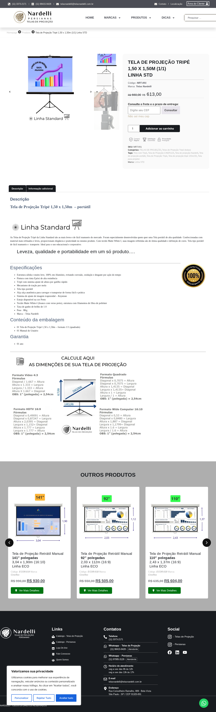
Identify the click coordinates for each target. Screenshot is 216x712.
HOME (90, 17)
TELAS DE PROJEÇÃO (150, 150)
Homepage (12, 32)
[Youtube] (185, 652)
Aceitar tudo (66, 697)
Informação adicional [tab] (41, 188)
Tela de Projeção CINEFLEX (161, 153)
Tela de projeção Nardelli (186, 153)
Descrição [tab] (17, 188)
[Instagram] (170, 637)
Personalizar (21, 697)
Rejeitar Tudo (44, 697)
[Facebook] (170, 652)
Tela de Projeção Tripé (157, 156)
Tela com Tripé (140, 153)
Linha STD (139, 162)
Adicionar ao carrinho (160, 128)
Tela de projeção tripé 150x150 (182, 156)
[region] (44, 685)
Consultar (170, 110)
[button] (9, 91)
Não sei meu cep (138, 116)
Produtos (26, 32)
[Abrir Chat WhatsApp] (203, 703)
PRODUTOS (139, 17)
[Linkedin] (177, 652)
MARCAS (110, 17)
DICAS (166, 17)
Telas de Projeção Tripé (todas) (176, 150)
